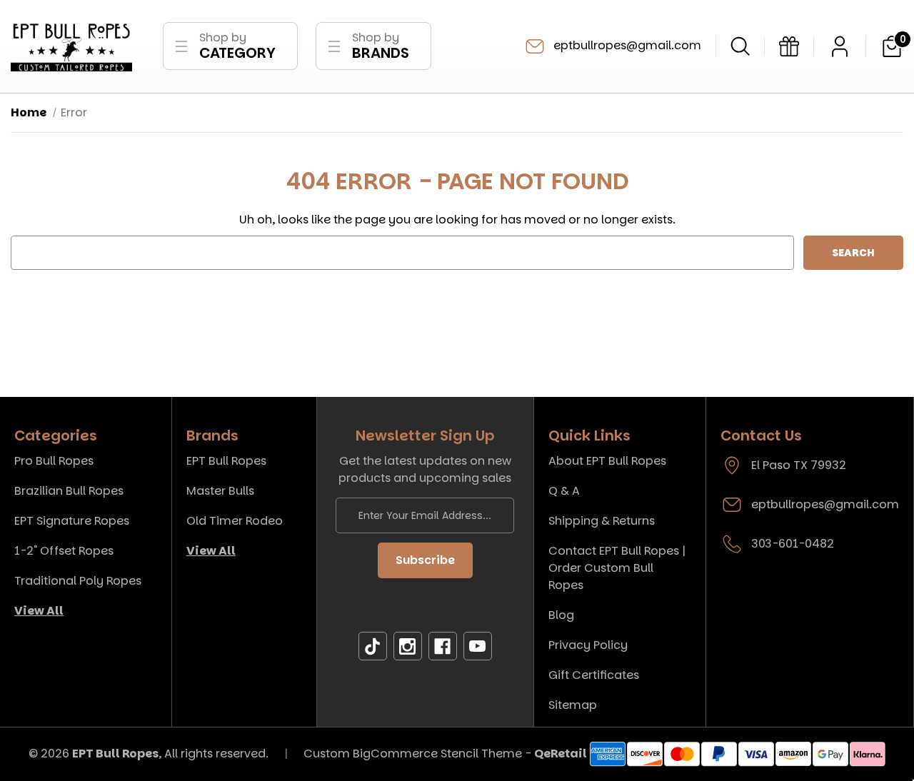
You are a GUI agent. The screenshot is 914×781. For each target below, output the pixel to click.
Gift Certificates (593, 675)
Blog (561, 615)
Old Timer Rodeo (234, 521)
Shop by (237, 46)
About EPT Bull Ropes (607, 461)
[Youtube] (477, 646)
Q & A (564, 491)
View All (39, 611)
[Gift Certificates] (789, 46)
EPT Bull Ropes (226, 461)
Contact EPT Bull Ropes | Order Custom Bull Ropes (617, 568)
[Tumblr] (372, 646)
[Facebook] (442, 646)
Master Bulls (220, 491)
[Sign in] (839, 46)
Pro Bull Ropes (54, 461)
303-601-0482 (792, 543)
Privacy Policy (588, 645)
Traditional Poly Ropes (77, 581)
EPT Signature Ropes (71, 521)
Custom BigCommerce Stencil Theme (412, 753)
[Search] (740, 46)
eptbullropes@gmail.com (626, 45)
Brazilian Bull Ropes (69, 491)
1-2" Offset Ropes (64, 551)
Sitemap (572, 705)
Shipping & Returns (601, 521)
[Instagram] (407, 646)
